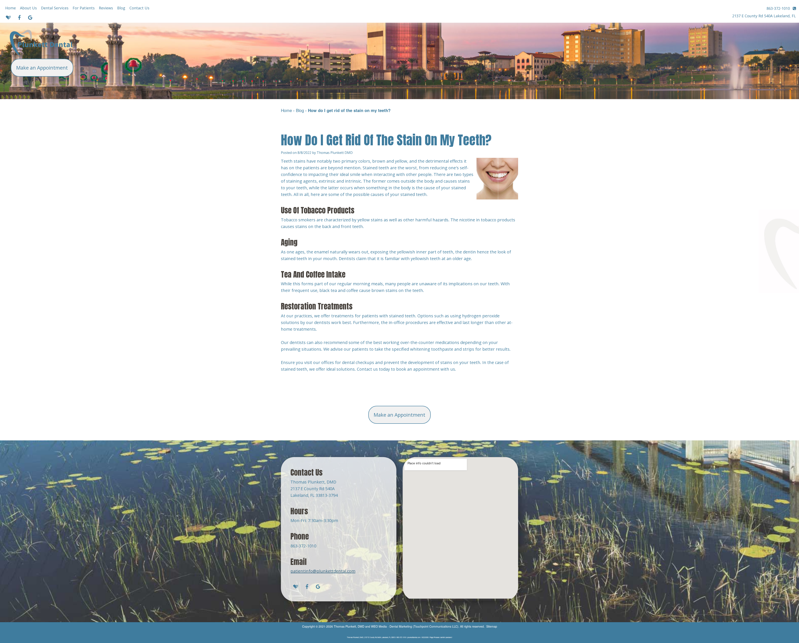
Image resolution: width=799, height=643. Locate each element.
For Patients (84, 7)
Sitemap (491, 626)
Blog (121, 7)
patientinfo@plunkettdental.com (322, 571)
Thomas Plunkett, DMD (349, 626)
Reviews (106, 7)
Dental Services (54, 7)
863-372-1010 (303, 546)
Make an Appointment (42, 67)
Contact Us (139, 7)
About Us (28, 7)
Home (10, 7)
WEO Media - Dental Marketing (391, 626)
